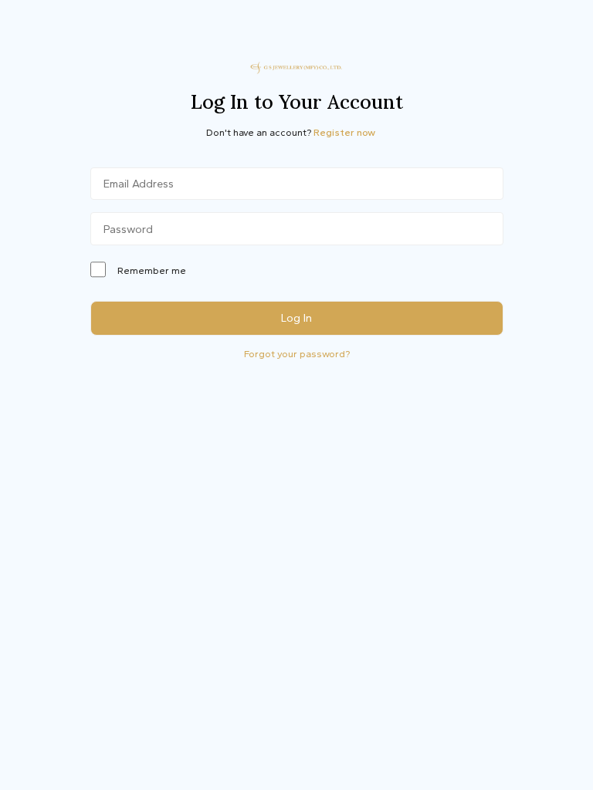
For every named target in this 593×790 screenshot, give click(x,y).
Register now (344, 132)
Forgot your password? (297, 354)
